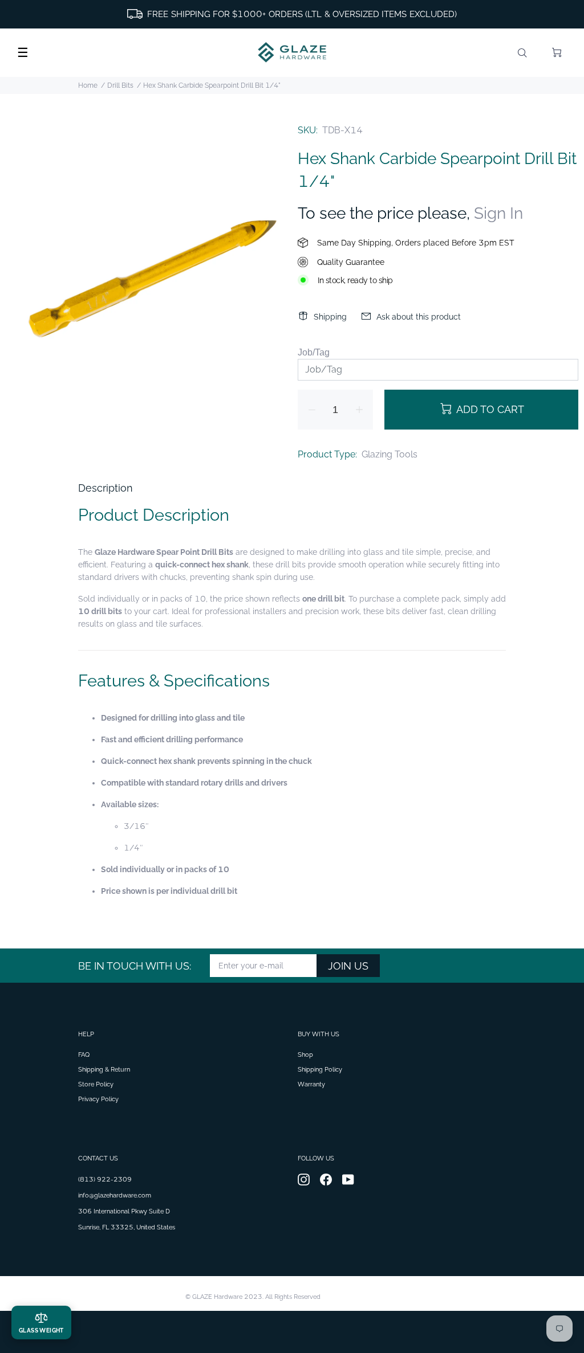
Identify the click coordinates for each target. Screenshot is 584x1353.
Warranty (311, 1084)
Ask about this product (418, 316)
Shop (305, 1054)
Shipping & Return (104, 1069)
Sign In (498, 213)
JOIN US (348, 966)
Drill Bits (120, 85)
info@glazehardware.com (114, 1195)
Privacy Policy (98, 1099)
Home (88, 85)
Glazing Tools (389, 454)
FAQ (84, 1054)
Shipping (330, 316)
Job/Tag (314, 352)
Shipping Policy (320, 1069)
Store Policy (95, 1084)
